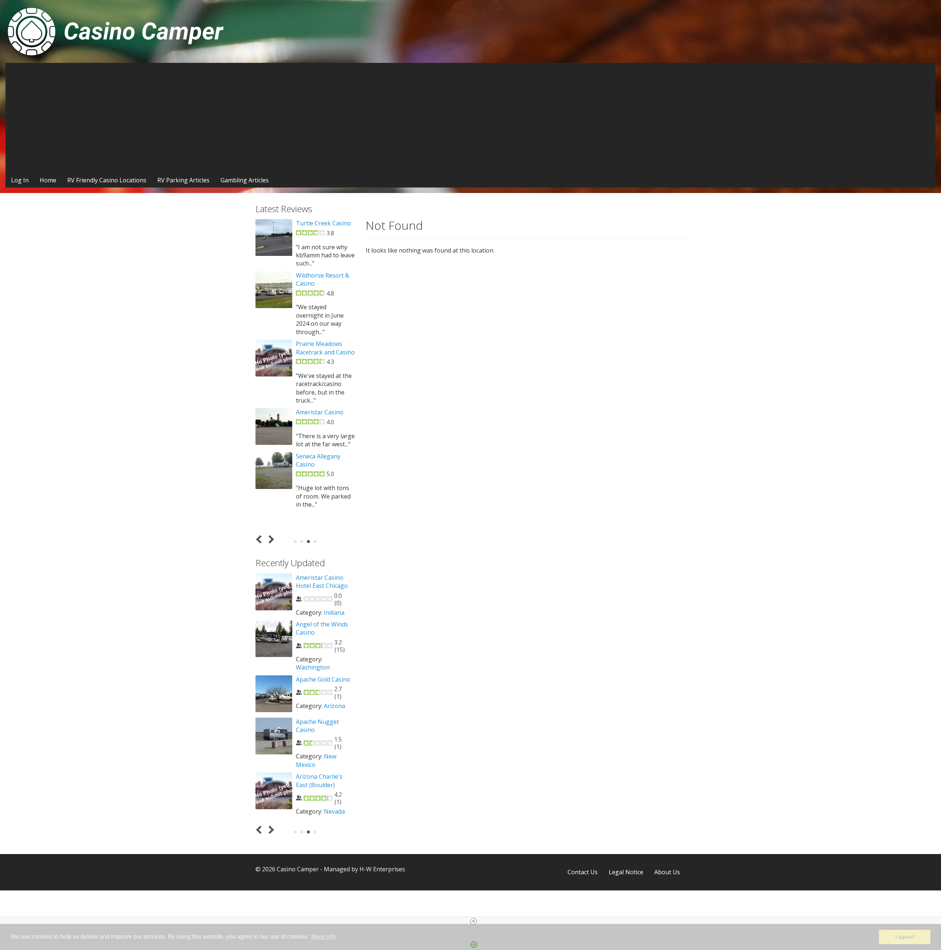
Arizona (334, 706)
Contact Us (583, 872)
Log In (20, 180)
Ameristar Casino (319, 412)
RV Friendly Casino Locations (106, 180)
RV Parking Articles (183, 180)
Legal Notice (626, 872)
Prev (260, 539)
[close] (473, 921)
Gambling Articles (245, 180)
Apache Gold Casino (323, 679)
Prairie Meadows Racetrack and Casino (325, 348)
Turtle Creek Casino (323, 223)
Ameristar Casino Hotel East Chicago (322, 582)
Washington (313, 667)
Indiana (334, 612)
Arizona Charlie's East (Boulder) (319, 780)
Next (270, 539)
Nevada (334, 811)
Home (48, 180)
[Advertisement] (470, 118)
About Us (667, 872)
